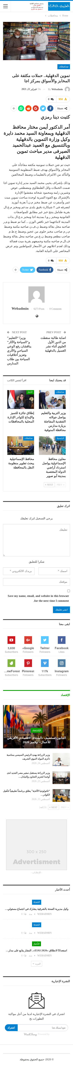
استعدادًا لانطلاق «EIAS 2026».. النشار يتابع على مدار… (36, 950)
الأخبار (30, 392)
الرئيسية (60, 438)
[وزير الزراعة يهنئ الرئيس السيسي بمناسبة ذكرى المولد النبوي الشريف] (61, 759)
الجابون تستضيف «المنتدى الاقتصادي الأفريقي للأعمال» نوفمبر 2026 (36, 740)
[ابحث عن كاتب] (36, 294)
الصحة (36, 902)
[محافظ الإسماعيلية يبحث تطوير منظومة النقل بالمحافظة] (20, 445)
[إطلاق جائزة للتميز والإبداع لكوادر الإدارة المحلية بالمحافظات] (20, 399)
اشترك (11, 1027)
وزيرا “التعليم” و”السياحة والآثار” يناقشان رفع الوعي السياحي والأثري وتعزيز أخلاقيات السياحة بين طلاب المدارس (19, 350)
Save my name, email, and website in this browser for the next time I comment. (38, 598)
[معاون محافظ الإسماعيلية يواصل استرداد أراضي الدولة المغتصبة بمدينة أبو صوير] (52, 445)
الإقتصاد (36, 730)
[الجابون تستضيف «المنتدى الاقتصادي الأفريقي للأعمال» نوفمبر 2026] (36, 727)
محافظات (64, 66)
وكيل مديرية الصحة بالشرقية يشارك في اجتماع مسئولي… (36, 908)
